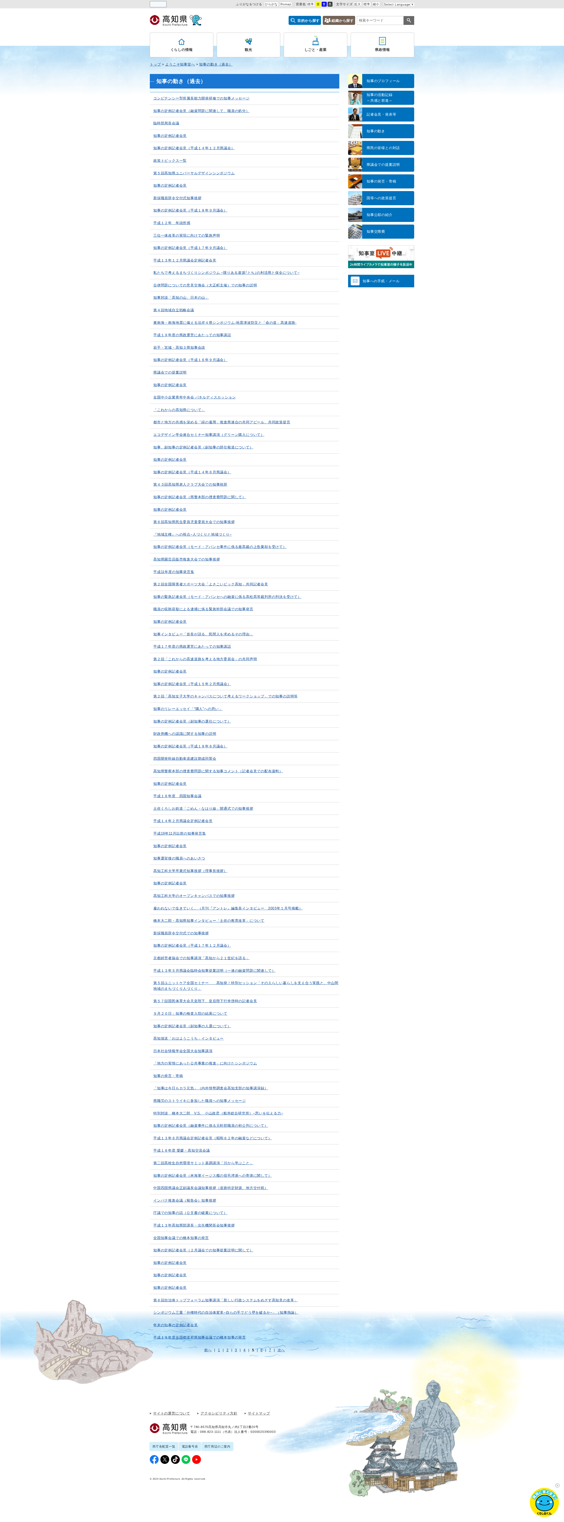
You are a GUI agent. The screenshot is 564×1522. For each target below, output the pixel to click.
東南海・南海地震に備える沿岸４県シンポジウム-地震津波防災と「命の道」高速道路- (225, 323)
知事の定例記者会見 (170, 136)
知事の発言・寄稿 (168, 1076)
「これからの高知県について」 (179, 410)
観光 (248, 50)
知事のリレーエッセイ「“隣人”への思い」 (188, 709)
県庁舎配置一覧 (163, 1446)
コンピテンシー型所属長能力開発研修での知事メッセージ (201, 98)
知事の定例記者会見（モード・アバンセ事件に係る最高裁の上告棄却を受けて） (220, 547)
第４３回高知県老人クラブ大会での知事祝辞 (190, 484)
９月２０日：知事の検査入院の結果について (190, 1013)
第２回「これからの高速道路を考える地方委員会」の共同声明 (205, 659)
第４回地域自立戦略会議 (173, 310)
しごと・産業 (315, 50)
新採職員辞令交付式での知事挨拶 (181, 933)
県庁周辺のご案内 (217, 1446)
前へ (208, 1350)
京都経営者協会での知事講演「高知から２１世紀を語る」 (201, 958)
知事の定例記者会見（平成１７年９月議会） (190, 248)
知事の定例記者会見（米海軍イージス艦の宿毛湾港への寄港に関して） (212, 1175)
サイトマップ (259, 1413)
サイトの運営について (171, 1413)
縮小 (376, 4)
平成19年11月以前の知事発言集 (179, 833)
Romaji (285, 4)
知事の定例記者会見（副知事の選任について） (192, 721)
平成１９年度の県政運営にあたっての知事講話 (192, 335)
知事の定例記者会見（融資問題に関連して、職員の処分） (201, 111)
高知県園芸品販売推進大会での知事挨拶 (186, 559)
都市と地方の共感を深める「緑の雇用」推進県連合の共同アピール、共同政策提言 (221, 422)
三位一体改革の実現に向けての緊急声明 (186, 235)
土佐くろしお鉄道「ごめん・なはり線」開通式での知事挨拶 (203, 808)
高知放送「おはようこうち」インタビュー (188, 1038)
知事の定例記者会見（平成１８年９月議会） (190, 210)
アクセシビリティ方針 (218, 1413)
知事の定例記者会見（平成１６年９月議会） (190, 360)
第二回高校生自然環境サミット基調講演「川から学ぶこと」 (203, 1163)
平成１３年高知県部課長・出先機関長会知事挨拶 (194, 1225)
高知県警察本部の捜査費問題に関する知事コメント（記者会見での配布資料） (218, 771)
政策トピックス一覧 (170, 160)
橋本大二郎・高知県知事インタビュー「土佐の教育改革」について (208, 920)
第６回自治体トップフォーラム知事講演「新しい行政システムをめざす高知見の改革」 (225, 1300)
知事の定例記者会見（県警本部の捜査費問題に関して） (199, 497)
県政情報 (382, 50)
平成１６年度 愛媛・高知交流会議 (181, 1150)
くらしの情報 (182, 50)
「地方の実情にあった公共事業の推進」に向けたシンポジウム (205, 1063)
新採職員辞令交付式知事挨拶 (177, 198)
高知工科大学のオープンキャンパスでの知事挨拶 (194, 896)
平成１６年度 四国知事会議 (177, 796)
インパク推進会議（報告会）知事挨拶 (184, 1200)
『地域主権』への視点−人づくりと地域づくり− (192, 534)
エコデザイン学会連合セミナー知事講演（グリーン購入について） (208, 435)
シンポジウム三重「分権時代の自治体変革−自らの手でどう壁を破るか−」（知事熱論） (225, 1312)
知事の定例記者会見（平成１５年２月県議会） (192, 684)
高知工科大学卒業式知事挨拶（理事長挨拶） (190, 871)
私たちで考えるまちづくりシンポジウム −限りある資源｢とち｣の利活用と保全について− (226, 273)
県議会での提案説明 (170, 372)
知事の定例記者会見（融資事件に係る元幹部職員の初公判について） (210, 1125)
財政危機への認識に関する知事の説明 (184, 734)
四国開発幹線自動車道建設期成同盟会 (184, 758)
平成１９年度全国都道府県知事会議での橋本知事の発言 (199, 1337)
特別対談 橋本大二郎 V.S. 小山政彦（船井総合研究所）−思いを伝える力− (218, 1113)
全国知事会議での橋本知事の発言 (181, 1238)
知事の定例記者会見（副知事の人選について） (192, 1026)
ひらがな (271, 4)
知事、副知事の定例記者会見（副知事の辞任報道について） (203, 447)
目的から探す (308, 20)
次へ (281, 1350)
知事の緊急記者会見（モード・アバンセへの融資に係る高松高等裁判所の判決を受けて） (227, 597)
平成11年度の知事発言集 (173, 572)
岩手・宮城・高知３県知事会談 (179, 347)
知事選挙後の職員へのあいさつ (179, 858)
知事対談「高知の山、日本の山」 (181, 297)
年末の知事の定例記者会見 (175, 1325)
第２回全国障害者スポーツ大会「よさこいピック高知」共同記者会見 (210, 584)
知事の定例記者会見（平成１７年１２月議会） (192, 945)
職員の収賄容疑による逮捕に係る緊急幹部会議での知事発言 (203, 609)
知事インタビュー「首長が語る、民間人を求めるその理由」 (203, 634)
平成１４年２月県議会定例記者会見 (183, 821)
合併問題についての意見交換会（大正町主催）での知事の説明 (205, 285)
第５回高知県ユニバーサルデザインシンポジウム (194, 173)
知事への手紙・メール (381, 281)
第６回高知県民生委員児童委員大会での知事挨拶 (194, 522)
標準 (310, 4)
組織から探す (343, 20)
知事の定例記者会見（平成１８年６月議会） (190, 746)
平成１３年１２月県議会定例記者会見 (184, 260)
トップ (155, 64)
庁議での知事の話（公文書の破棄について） (190, 1213)
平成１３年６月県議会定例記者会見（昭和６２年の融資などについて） (212, 1138)
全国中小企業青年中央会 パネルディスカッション (194, 397)
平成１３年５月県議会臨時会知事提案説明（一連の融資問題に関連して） (214, 970)
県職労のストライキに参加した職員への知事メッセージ (199, 1101)
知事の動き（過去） (215, 64)
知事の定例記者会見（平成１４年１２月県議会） (194, 148)
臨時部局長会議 (166, 123)
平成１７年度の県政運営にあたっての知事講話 (192, 646)
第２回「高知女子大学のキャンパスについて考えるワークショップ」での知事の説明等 (225, 696)
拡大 (357, 4)
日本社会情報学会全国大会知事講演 (183, 1051)
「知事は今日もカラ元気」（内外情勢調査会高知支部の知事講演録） (210, 1088)
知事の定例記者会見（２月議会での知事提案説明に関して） (203, 1250)
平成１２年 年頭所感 (171, 223)
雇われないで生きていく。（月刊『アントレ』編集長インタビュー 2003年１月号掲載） (228, 908)
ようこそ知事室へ (180, 64)
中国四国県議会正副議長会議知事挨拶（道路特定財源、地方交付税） (210, 1188)
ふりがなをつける (249, 4)
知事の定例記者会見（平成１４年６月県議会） (192, 472)
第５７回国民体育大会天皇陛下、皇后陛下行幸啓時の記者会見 (205, 1001)
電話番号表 (190, 1446)
